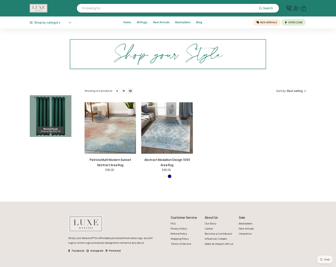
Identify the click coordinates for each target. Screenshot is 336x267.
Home (127, 22)
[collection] (110, 155)
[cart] (303, 8)
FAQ (173, 223)
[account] (296, 8)
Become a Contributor (218, 233)
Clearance (245, 233)
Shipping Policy (180, 239)
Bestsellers (183, 22)
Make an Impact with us (219, 244)
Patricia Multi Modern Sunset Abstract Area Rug (110, 162)
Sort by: (281, 91)
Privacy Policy (179, 228)
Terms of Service (181, 244)
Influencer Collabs (216, 239)
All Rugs (142, 22)
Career (209, 228)
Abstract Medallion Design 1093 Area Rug (167, 162)
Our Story (210, 223)
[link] (168, 58)
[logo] (38, 8)
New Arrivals (161, 22)
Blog (199, 22)
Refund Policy (179, 233)
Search (268, 8)
